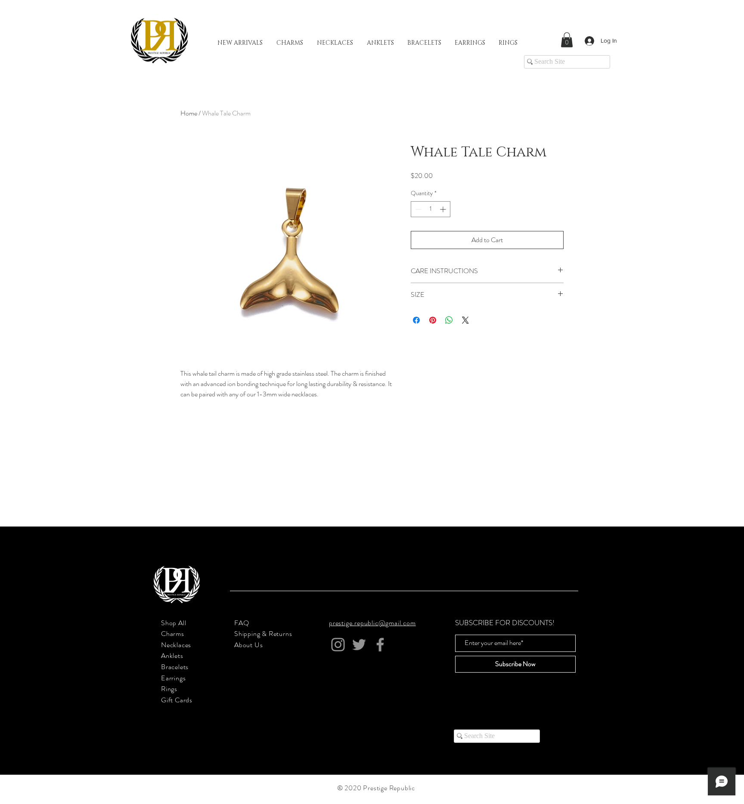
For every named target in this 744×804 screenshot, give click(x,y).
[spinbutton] (430, 209)
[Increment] (443, 209)
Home (188, 113)
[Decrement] (417, 209)
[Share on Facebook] (416, 320)
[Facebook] (380, 645)
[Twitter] (359, 645)
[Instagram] (338, 645)
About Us (248, 645)
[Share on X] (465, 320)
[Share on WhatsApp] (449, 320)
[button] (567, 39)
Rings (169, 689)
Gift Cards (176, 700)
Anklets (172, 656)
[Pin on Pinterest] (433, 320)
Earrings (173, 678)
